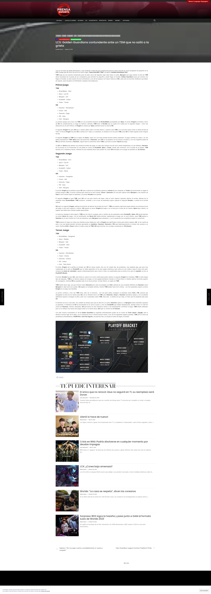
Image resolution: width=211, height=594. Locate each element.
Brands (117, 20)
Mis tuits (126, 563)
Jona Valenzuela (84, 397)
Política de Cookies (45, 591)
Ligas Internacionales (64, 39)
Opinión (110, 20)
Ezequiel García (59, 49)
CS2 (86, 20)
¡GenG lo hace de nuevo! (94, 416)
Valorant (80, 20)
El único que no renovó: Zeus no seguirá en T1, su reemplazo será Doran (117, 393)
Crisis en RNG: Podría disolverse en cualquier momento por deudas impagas (114, 443)
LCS (57, 39)
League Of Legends (70, 20)
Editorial (59, 20)
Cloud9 (140, 312)
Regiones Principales (76, 39)
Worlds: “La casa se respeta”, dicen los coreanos (108, 491)
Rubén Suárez (83, 419)
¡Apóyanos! (126, 20)
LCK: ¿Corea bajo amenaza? (96, 466)
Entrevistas (102, 20)
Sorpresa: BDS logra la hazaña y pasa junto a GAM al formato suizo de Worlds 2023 (115, 518)
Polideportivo (93, 20)
